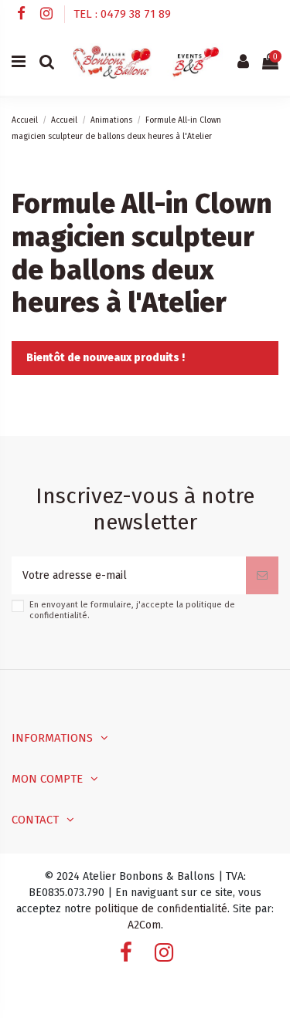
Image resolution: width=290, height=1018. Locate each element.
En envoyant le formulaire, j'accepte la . (132, 610)
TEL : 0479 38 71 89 (122, 14)
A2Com (144, 925)
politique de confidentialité (160, 908)
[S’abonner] (262, 575)
